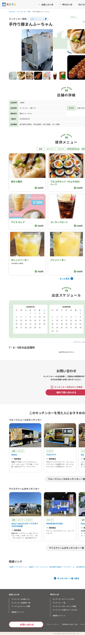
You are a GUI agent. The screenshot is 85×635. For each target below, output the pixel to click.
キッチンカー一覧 (23, 12)
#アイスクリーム (73, 149)
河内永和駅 (37, 124)
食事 (40, 149)
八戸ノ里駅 (56, 124)
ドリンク (61, 149)
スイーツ (50, 149)
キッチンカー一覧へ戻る (68, 578)
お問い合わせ (27, 624)
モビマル (12, 12)
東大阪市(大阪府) (26, 124)
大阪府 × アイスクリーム (17, 567)
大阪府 (22, 102)
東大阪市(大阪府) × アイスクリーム (61, 567)
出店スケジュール (37, 19)
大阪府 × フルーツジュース (37, 567)
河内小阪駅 (46, 124)
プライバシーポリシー (52, 624)
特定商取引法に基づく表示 (70, 624)
